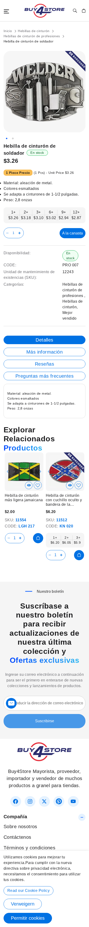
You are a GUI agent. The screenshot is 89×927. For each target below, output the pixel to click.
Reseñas (44, 364)
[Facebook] (15, 801)
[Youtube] (73, 801)
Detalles (44, 339)
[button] (7, 138)
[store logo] (44, 11)
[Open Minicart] (83, 10)
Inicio (8, 31)
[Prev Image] (7, 471)
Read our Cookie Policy (28, 891)
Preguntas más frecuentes (44, 376)
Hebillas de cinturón (34, 31)
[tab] (44, 340)
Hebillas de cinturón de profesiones (32, 36)
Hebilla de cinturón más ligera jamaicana (24, 497)
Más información (44, 352)
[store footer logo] (44, 759)
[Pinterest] (58, 801)
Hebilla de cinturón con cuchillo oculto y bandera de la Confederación (64, 500)
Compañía (15, 816)
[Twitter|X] (44, 801)
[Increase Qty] (20, 233)
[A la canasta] (38, 538)
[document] (44, 889)
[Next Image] (40, 471)
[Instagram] (30, 801)
